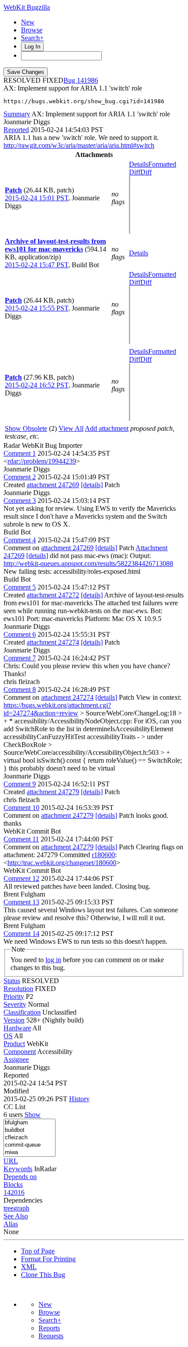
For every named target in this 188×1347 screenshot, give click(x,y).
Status (11, 980)
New (28, 22)
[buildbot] (29, 1130)
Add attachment (107, 428)
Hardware (17, 1028)
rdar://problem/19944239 (41, 461)
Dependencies (22, 1200)
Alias (10, 1224)
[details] (92, 485)
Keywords (17, 1169)
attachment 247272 (53, 595)
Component (19, 1051)
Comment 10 (21, 807)
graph (21, 1208)
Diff (146, 172)
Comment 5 (19, 587)
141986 (87, 80)
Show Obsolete (26, 428)
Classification (22, 1012)
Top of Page (38, 1251)
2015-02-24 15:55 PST (36, 308)
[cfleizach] (29, 1137)
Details (138, 164)
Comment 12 (21, 878)
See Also (15, 1216)
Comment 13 (21, 902)
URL (10, 1161)
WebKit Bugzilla (26, 7)
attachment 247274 (53, 642)
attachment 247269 (53, 485)
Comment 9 (19, 784)
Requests (50, 1336)
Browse (31, 30)
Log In (32, 46)
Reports (49, 1328)
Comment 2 (19, 477)
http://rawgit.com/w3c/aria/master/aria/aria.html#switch (78, 145)
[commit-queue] (29, 1145)
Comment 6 (19, 634)
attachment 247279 (53, 792)
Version (13, 1020)
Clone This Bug (43, 1274)
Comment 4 (19, 540)
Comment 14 (21, 933)
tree (8, 1208)
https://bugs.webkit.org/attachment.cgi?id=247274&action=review (57, 709)
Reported (16, 129)
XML (29, 1266)
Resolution (18, 988)
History (79, 1099)
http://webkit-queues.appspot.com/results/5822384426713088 (88, 563)
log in (53, 959)
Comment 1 (19, 453)
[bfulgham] (29, 1123)
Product (14, 1043)
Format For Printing (48, 1259)
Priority (13, 996)
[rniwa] (29, 1152)
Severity (14, 1004)
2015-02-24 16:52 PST (36, 385)
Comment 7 (19, 658)
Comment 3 (19, 500)
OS (8, 1036)
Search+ (32, 38)
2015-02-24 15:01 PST (36, 198)
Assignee (16, 1059)
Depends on (20, 1176)
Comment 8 (19, 689)
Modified (16, 1091)
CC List (14, 1106)
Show (32, 1114)
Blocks (13, 1184)
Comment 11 (21, 839)
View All (71, 428)
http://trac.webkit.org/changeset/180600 (61, 862)
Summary (16, 114)
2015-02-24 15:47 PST (36, 265)
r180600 (103, 854)
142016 (13, 1192)
